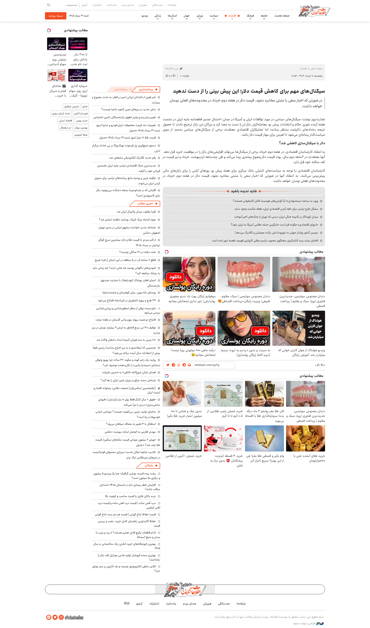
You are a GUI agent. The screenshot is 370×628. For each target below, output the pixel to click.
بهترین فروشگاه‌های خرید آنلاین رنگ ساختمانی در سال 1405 (126, 546)
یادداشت (111, 5)
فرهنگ (250, 15)
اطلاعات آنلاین (314, 10)
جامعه (264, 15)
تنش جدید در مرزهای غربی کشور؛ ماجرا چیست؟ (128, 109)
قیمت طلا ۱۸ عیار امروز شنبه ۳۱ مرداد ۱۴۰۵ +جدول (127, 137)
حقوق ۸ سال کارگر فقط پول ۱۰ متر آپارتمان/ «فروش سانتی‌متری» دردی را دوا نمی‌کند (129, 402)
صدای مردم (128, 5)
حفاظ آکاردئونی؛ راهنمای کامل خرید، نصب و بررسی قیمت (129, 523)
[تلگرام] (48, 617)
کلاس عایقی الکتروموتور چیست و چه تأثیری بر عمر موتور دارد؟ (126, 568)
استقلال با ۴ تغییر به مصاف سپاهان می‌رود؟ (131, 424)
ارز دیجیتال (65, 128)
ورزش (200, 15)
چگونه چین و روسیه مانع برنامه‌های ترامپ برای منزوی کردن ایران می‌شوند (127, 181)
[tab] (148, 89)
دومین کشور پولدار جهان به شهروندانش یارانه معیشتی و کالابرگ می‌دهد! (276, 232)
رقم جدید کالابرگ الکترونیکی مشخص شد (132, 157)
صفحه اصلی (316, 69)
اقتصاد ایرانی (65, 121)
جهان (187, 15)
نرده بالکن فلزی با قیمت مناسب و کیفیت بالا (130, 496)
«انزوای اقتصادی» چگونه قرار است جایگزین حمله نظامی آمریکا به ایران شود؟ (274, 224)
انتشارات (97, 5)
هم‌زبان (143, 5)
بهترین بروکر (81, 128)
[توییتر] (55, 617)
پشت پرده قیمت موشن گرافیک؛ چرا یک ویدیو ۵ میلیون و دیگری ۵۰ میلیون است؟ (126, 475)
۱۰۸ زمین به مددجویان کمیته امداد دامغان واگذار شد (126, 339)
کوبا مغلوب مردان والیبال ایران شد (136, 211)
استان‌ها (172, 15)
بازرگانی (149, 465)
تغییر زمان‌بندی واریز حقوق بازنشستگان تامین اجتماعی (124, 117)
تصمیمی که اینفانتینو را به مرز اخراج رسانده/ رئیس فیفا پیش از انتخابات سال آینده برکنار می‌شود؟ (126, 350)
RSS (127, 603)
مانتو (85, 106)
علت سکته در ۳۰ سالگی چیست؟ (137, 252)
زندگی (158, 15)
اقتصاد (232, 15)
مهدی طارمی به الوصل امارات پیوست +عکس (130, 431)
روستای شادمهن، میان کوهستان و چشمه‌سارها (129, 292)
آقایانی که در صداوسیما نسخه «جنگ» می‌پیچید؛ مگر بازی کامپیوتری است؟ (128, 193)
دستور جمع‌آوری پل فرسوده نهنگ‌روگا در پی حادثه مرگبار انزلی (126, 148)
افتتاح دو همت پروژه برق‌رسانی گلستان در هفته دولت (125, 319)
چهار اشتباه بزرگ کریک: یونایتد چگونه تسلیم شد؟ (127, 219)
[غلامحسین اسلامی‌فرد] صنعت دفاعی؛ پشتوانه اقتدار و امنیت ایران (127, 390)
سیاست (214, 15)
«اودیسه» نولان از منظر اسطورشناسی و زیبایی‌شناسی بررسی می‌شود (128, 310)
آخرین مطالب (145, 204)
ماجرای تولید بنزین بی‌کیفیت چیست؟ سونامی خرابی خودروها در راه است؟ (127, 414)
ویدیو (145, 15)
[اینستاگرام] (61, 617)
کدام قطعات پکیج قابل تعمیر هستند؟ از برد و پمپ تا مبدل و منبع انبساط (128, 534)
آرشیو (84, 5)
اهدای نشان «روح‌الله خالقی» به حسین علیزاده (129, 372)
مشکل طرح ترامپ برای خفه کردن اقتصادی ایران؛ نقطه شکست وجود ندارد (276, 208)
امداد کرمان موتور (61, 113)
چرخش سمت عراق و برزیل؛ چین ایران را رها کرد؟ (128, 380)
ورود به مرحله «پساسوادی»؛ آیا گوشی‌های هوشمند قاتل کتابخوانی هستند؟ (275, 201)
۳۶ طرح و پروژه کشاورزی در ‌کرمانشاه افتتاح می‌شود (127, 300)
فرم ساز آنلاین (81, 113)
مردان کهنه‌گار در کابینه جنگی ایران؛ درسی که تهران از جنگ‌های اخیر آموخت (276, 216)
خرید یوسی (82, 121)
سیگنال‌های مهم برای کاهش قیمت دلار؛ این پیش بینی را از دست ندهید (249, 91)
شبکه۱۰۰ (172, 5)
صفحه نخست (282, 15)
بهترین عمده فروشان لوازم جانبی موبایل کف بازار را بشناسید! (129, 557)
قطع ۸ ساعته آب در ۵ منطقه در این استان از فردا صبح (125, 260)
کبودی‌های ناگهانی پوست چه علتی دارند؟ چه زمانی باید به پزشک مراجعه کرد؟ (126, 271)
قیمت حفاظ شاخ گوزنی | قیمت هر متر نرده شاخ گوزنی (125, 514)
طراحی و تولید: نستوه (304, 623)
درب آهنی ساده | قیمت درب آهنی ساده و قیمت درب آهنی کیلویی (129, 505)
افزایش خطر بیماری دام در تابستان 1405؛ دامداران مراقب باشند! (130, 487)
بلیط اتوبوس (81, 135)
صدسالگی (157, 5)
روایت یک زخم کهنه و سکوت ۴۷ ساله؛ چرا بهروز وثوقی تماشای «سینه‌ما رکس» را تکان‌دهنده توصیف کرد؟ (127, 363)
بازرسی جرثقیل (71, 106)
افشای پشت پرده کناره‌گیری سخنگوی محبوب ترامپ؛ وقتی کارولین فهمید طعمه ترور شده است (265, 240)
